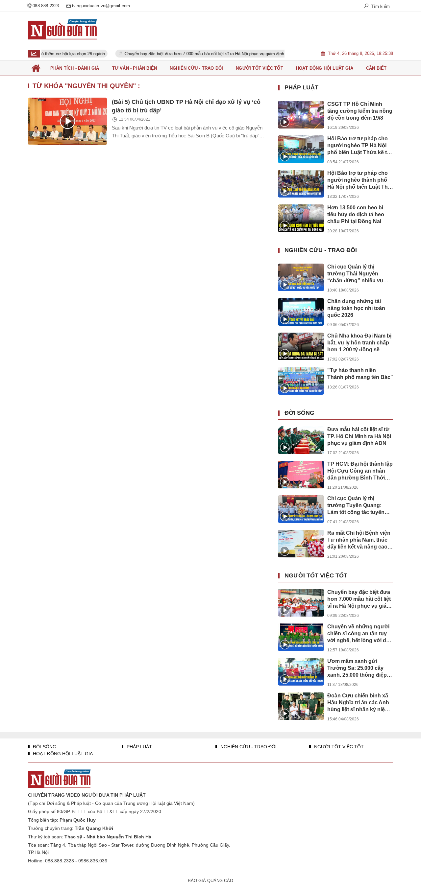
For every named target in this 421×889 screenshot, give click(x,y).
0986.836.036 (92, 860)
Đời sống (299, 412)
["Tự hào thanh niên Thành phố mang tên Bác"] (301, 381)
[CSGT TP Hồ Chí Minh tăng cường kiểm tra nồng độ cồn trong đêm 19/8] (301, 115)
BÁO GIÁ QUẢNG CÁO (210, 880)
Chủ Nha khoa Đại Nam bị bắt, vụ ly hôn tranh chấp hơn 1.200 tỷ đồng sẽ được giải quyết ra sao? (359, 343)
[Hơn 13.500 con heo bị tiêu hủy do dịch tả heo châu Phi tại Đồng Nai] (301, 218)
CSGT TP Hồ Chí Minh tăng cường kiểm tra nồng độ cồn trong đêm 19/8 (359, 111)
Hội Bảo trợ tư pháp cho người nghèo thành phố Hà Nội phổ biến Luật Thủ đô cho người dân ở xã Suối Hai (359, 180)
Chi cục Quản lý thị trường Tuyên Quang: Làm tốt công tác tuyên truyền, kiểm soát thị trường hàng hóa (355, 506)
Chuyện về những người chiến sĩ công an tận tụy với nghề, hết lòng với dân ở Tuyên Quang (359, 634)
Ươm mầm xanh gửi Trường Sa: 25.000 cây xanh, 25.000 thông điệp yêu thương (357, 668)
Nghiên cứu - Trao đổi (321, 250)
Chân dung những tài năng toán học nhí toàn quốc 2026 (356, 308)
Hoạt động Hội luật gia (62, 753)
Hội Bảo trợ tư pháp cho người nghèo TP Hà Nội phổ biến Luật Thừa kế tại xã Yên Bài (359, 146)
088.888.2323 (59, 860)
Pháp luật (301, 87)
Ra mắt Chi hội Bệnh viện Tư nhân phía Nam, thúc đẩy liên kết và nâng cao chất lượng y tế (358, 540)
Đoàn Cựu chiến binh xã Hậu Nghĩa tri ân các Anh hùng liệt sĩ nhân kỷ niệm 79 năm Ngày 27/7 (358, 703)
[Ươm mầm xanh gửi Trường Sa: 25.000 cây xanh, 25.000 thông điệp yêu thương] (301, 672)
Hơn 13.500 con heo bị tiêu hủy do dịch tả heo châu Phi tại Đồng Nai (355, 214)
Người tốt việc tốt (316, 575)
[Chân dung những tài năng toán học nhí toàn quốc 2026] (301, 312)
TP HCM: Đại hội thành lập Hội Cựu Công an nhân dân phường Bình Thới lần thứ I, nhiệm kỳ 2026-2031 (360, 471)
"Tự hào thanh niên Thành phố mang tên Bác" (360, 373)
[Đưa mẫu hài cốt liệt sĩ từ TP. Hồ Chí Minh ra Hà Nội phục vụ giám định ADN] (301, 440)
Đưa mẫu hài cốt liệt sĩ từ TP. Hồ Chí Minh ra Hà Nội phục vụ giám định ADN (359, 436)
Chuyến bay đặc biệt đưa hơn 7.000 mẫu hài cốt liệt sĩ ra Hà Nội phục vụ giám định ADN (194, 53)
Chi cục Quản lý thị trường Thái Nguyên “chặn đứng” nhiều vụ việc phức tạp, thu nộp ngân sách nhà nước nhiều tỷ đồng (355, 274)
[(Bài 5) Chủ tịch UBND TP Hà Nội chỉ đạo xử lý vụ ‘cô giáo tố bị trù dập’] (67, 121)
